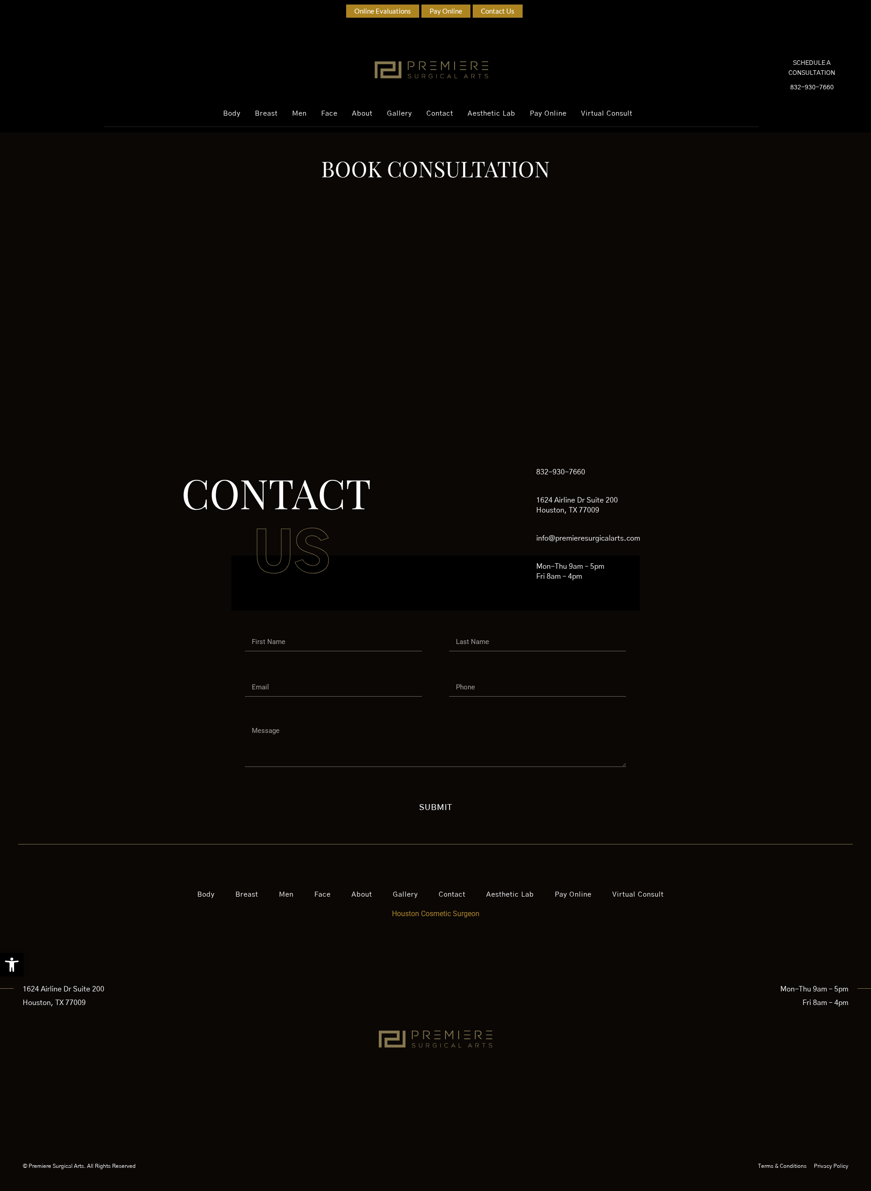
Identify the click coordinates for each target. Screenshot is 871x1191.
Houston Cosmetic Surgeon (436, 913)
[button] (12, 964)
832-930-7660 (812, 87)
